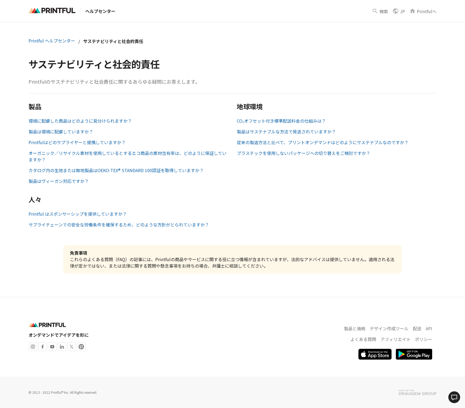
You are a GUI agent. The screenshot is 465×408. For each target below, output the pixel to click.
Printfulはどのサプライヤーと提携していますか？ (77, 142)
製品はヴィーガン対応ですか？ (59, 181)
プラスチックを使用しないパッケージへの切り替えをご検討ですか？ (303, 153)
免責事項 (78, 253)
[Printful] (52, 10)
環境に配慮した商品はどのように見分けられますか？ (80, 121)
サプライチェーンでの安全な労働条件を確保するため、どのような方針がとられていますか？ (119, 224)
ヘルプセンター (100, 11)
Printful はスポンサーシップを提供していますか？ (78, 214)
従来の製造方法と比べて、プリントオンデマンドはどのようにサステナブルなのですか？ (322, 142)
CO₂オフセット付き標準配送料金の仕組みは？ (281, 121)
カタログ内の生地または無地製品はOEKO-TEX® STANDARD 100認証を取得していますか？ (116, 170)
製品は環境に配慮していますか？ (61, 131)
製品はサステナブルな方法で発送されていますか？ (286, 131)
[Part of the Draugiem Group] (417, 392)
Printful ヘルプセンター (52, 40)
